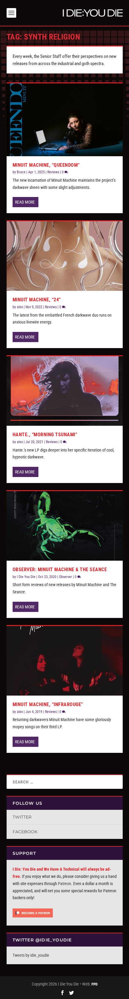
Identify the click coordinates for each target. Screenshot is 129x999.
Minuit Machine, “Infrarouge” (48, 704)
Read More (25, 202)
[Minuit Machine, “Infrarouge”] (65, 661)
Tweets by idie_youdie (31, 955)
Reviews (53, 172)
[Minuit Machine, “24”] (65, 256)
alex (20, 307)
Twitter (22, 817)
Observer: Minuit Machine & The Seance (60, 569)
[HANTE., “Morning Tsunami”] (65, 391)
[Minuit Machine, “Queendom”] (65, 119)
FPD (95, 984)
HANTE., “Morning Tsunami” (45, 434)
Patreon (64, 883)
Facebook (25, 831)
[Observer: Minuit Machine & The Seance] (65, 526)
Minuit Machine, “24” (37, 300)
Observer (65, 577)
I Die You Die (26, 577)
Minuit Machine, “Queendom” (46, 165)
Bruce (21, 172)
